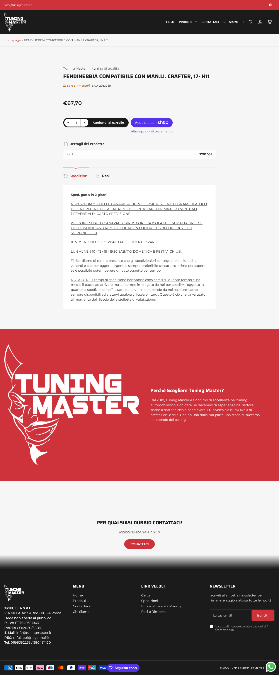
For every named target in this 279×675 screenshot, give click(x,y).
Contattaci (210, 22)
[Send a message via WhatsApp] (271, 667)
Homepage (12, 40)
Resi (106, 176)
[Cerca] (250, 22)
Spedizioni (79, 176)
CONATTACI (140, 544)
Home (170, 22)
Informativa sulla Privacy (161, 606)
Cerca (146, 595)
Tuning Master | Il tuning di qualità (91, 68)
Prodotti (186, 22)
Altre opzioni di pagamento (152, 131)
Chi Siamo (230, 22)
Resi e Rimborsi (153, 612)
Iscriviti (262, 615)
